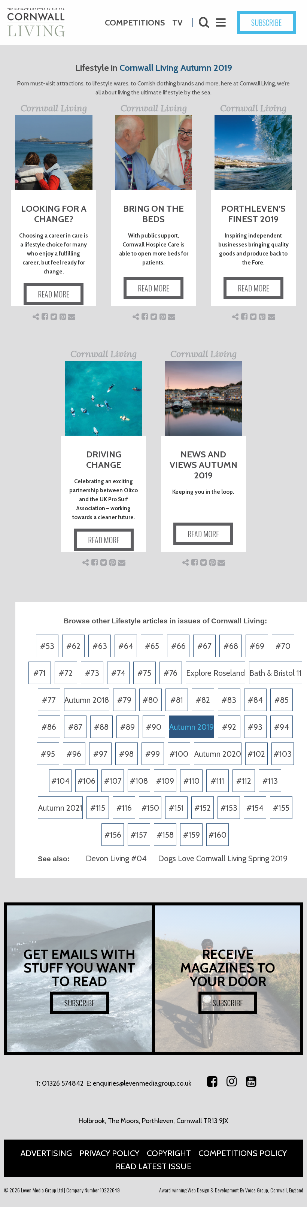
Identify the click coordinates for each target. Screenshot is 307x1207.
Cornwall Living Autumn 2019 (175, 67)
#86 (49, 727)
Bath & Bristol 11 (275, 673)
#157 (139, 835)
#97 (100, 754)
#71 (39, 673)
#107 (113, 781)
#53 (47, 646)
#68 (231, 646)
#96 (74, 754)
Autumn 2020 (217, 754)
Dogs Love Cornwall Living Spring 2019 (223, 858)
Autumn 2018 (86, 700)
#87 (75, 727)
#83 (229, 700)
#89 (127, 727)
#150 (150, 808)
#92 (229, 727)
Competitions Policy (242, 1153)
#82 (203, 700)
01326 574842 (62, 1083)
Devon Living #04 (116, 858)
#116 (124, 808)
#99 (152, 754)
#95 (48, 754)
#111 (217, 781)
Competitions (135, 23)
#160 (218, 835)
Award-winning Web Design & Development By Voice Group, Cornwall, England (231, 1190)
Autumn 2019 (191, 727)
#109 (165, 781)
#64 (125, 646)
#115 (97, 808)
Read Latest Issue (154, 1166)
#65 (152, 646)
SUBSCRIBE (266, 22)
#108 (139, 781)
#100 (179, 754)
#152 (202, 808)
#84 (255, 700)
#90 (153, 727)
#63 (99, 646)
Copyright (169, 1153)
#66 (178, 646)
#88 (101, 727)
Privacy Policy (109, 1153)
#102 (256, 754)
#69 (257, 646)
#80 (150, 700)
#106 (86, 781)
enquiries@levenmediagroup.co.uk (142, 1083)
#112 (243, 781)
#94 (281, 727)
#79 (124, 700)
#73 (92, 673)
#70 (283, 646)
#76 (170, 673)
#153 (229, 808)
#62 (73, 646)
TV (177, 23)
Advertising (46, 1153)
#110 (191, 781)
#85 (281, 700)
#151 (176, 808)
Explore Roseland (215, 673)
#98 (126, 754)
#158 (165, 835)
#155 (281, 808)
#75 (144, 673)
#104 (60, 781)
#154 (255, 808)
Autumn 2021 (60, 808)
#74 (118, 673)
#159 (191, 835)
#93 (255, 727)
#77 (49, 700)
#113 (270, 781)
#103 (283, 754)
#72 (66, 673)
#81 (176, 700)
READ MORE (53, 294)
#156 (112, 835)
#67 (204, 646)
